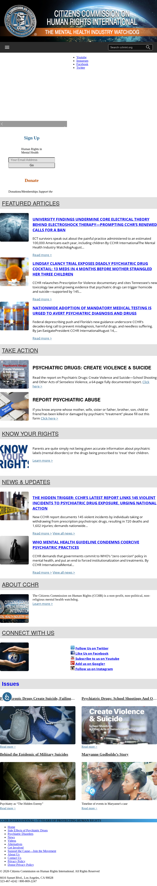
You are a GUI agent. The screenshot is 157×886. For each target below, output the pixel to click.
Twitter (80, 67)
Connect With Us (28, 632)
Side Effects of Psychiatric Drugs (28, 830)
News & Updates (26, 482)
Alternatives (15, 844)
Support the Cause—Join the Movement (32, 851)
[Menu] (9, 47)
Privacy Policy (16, 861)
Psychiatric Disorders (20, 833)
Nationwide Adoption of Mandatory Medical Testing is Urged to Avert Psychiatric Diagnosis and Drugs (92, 310)
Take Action (20, 350)
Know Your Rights (30, 433)
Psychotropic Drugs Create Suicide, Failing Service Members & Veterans (60, 698)
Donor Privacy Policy (21, 864)
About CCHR (20, 584)
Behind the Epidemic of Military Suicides (34, 754)
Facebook (82, 64)
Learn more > (43, 460)
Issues (10, 684)
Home (11, 827)
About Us (14, 854)
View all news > (64, 533)
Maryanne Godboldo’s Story (105, 754)
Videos (12, 840)
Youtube (81, 57)
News (11, 837)
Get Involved (16, 847)
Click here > (49, 418)
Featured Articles (31, 203)
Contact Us (14, 857)
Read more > (42, 255)
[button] (33, 124)
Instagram (82, 60)
